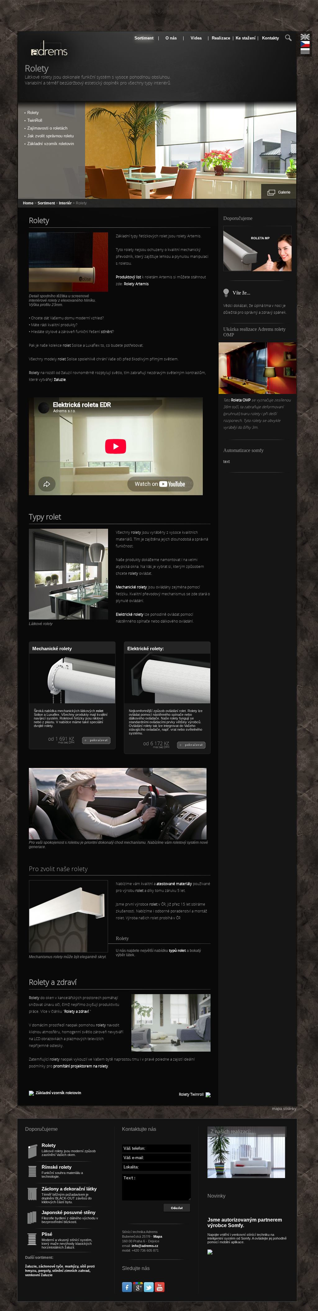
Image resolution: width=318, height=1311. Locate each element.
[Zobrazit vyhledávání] (288, 37)
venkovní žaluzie (38, 1275)
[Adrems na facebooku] (127, 1291)
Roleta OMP (241, 399)
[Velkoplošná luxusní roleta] (257, 393)
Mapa (157, 1236)
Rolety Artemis (136, 283)
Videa (196, 38)
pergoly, (44, 1270)
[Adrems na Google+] (138, 1291)
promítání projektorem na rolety (80, 1065)
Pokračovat (96, 740)
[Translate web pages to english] (305, 37)
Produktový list (128, 276)
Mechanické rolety (131, 586)
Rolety (49, 1145)
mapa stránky (284, 1108)
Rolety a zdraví (76, 1011)
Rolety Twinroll (191, 1094)
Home (28, 203)
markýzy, (72, 1266)
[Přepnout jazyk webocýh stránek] (305, 51)
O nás (171, 38)
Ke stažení (246, 38)
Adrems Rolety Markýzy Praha (40, 54)
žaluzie (60, 379)
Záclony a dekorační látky (69, 1188)
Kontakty (270, 38)
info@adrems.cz (145, 1246)
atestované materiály (174, 883)
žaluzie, (32, 1266)
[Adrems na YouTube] (160, 1291)
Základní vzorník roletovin (58, 1093)
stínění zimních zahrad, (70, 1270)
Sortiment (143, 38)
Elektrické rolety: (145, 648)
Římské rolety (56, 1167)
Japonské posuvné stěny (68, 1212)
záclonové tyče (51, 1266)
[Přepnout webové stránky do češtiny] (305, 44)
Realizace (221, 38)
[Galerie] (278, 192)
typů (177, 950)
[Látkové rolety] (68, 618)
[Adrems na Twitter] (149, 1291)
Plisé (47, 1234)
